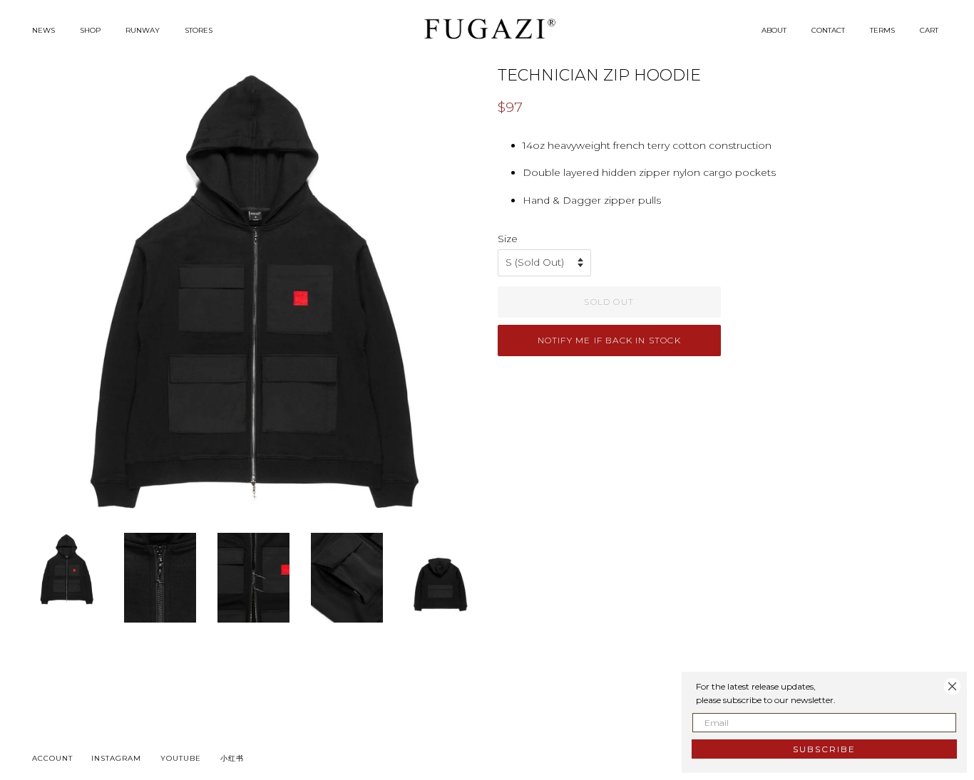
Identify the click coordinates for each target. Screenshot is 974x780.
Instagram (116, 758)
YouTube (180, 758)
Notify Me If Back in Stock (609, 340)
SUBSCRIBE (824, 749)
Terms (882, 30)
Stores (198, 30)
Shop (90, 30)
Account (52, 758)
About (774, 30)
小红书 (232, 758)
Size (508, 238)
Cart (929, 30)
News (43, 30)
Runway (142, 30)
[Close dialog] (952, 686)
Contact (828, 30)
